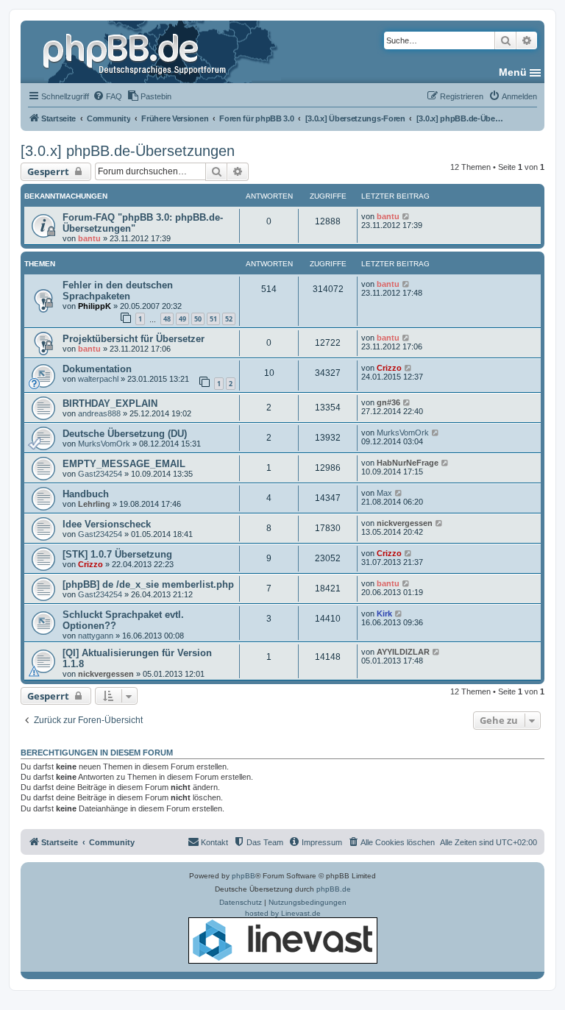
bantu (89, 238)
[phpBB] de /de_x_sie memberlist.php (148, 584)
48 (167, 319)
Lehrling (94, 503)
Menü (513, 72)
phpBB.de (333, 889)
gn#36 (388, 402)
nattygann (95, 635)
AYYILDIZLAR (403, 651)
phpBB (243, 876)
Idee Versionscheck (107, 524)
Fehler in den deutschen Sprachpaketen (118, 291)
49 (182, 319)
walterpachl (98, 378)
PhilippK (94, 306)
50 (198, 319)
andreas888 (99, 413)
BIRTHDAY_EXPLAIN (110, 403)
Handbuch (86, 493)
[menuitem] (107, 96)
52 (228, 319)
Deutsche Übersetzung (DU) (125, 433)
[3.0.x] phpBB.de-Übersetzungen (128, 151)
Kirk (384, 613)
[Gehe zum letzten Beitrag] (406, 216)
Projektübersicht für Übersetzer (134, 338)
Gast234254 (100, 473)
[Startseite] (136, 51)
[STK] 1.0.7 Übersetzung (117, 554)
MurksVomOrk (104, 443)
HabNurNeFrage (407, 462)
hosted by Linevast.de (283, 913)
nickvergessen (405, 523)
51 (213, 319)
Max (384, 492)
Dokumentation (97, 368)
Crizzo (389, 367)
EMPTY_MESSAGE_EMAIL (124, 463)
